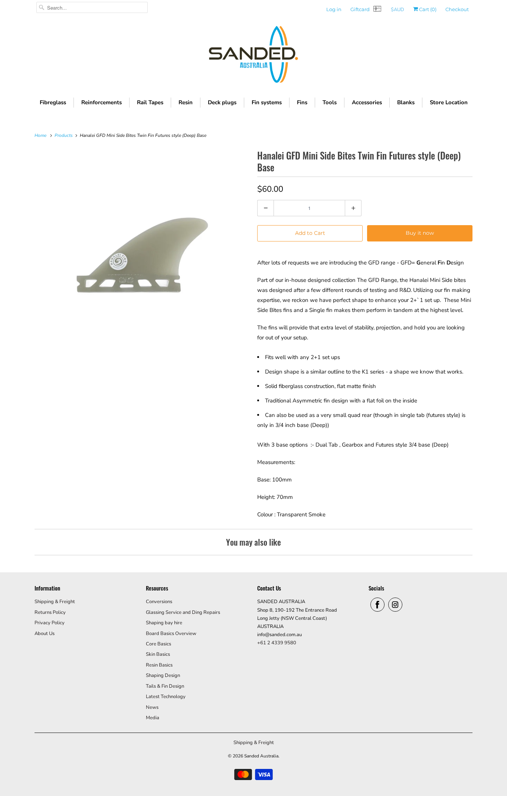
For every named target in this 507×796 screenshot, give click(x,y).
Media (152, 717)
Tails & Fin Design (165, 686)
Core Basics (158, 644)
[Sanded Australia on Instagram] (395, 605)
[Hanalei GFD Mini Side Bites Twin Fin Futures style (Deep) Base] (142, 255)
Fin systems (267, 102)
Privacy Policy (50, 622)
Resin (186, 102)
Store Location (449, 102)
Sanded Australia (261, 756)
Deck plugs (222, 102)
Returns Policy (50, 612)
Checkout (457, 9)
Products (64, 135)
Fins (302, 102)
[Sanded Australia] (253, 56)
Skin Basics (158, 654)
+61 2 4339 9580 (276, 642)
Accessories (367, 102)
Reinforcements (101, 102)
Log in (333, 9)
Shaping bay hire (164, 622)
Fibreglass (53, 102)
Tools (330, 102)
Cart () (427, 9)
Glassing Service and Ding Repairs (183, 612)
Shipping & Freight (55, 601)
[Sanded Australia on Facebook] (377, 605)
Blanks (406, 102)
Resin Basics (159, 665)
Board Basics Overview (171, 633)
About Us (45, 633)
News (152, 707)
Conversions (159, 601)
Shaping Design (163, 675)
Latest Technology (166, 696)
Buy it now (420, 233)
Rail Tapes (150, 102)
